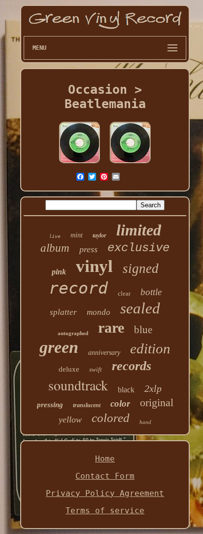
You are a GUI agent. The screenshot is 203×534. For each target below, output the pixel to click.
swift (95, 369)
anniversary (104, 352)
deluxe (69, 369)
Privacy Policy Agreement (105, 493)
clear (124, 293)
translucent (87, 405)
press (88, 249)
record (78, 288)
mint (76, 235)
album (54, 248)
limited (138, 230)
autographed (73, 333)
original (156, 402)
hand (145, 422)
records (131, 366)
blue (143, 330)
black (126, 389)
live (55, 236)
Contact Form (105, 476)
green (58, 347)
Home (105, 458)
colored (111, 417)
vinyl (94, 266)
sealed (140, 308)
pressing (50, 405)
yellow (70, 419)
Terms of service (105, 510)
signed (141, 268)
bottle (151, 292)
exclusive (138, 248)
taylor (99, 235)
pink (59, 271)
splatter (63, 312)
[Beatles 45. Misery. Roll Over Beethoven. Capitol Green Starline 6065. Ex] (79, 163)
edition (150, 348)
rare (111, 327)
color (120, 403)
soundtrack (78, 385)
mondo (98, 312)
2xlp (153, 388)
